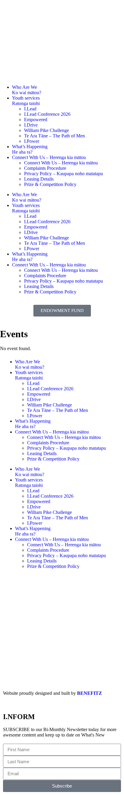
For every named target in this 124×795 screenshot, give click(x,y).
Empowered (35, 119)
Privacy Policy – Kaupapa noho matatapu (63, 173)
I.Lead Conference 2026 (47, 114)
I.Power (31, 141)
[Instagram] (89, 587)
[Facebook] (10, 587)
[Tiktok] (49, 587)
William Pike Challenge (46, 130)
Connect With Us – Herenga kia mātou (49, 157)
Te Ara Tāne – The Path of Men (54, 135)
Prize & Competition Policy (50, 184)
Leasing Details (39, 179)
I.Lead (30, 108)
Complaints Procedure (45, 168)
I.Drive (31, 125)
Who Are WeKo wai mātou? (26, 90)
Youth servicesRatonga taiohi (26, 100)
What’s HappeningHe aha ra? (30, 149)
